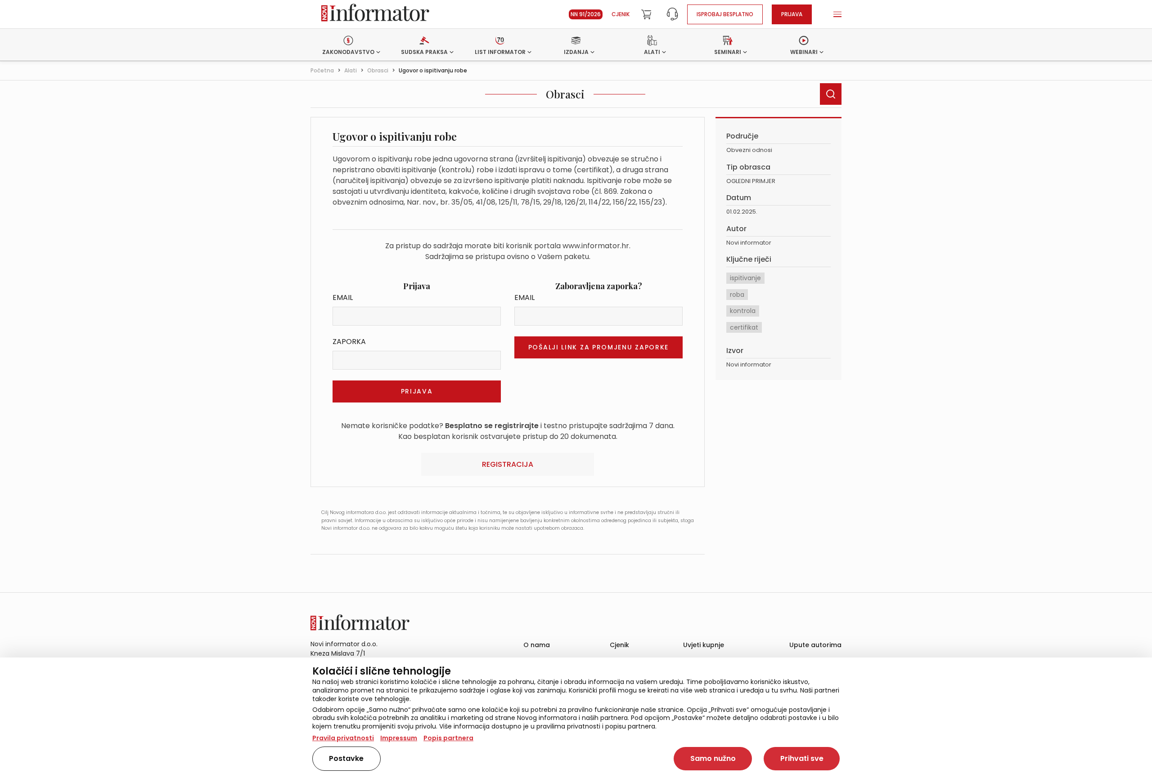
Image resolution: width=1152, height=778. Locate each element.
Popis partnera (448, 737)
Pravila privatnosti (343, 737)
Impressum (398, 737)
